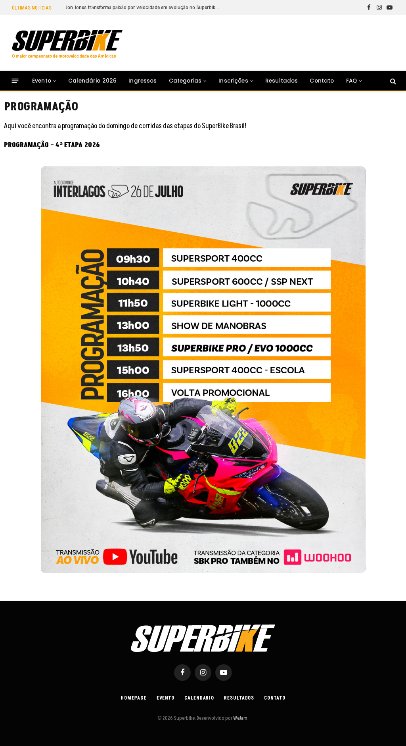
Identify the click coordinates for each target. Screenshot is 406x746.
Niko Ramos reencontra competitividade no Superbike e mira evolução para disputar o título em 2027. (144, 7)
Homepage (133, 698)
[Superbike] (67, 44)
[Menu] (15, 81)
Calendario (199, 698)
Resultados (281, 81)
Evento (41, 81)
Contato (322, 81)
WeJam (239, 718)
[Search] (392, 81)
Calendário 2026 (92, 81)
